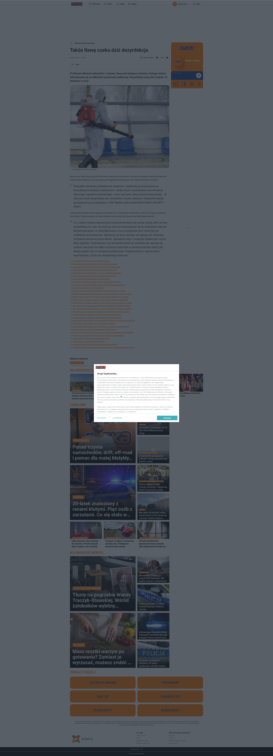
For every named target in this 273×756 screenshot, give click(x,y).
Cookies (110, 412)
